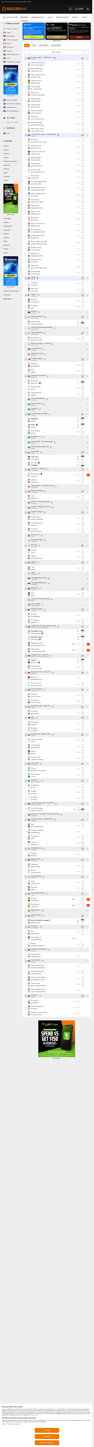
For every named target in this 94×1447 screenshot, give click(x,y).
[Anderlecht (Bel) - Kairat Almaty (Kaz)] (56, 124)
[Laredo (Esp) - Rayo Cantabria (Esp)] (56, 984)
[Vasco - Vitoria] (56, 426)
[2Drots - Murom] (56, 752)
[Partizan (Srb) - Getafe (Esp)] (56, 273)
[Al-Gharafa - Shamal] (56, 723)
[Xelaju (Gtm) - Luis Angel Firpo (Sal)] (56, 650)
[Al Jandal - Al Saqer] (56, 798)
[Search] (70, 8)
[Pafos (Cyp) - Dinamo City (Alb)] (56, 201)
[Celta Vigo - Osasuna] (56, 284)
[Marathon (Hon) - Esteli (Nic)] (56, 638)
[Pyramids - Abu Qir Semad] (56, 530)
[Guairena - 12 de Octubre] (56, 695)
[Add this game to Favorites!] (26, 64)
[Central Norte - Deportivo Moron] (56, 323)
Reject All (47, 1436)
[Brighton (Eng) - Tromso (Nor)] (56, 249)
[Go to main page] (19, 9)
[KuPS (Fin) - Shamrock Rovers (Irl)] (56, 141)
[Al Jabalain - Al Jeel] (56, 786)
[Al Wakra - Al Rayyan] (56, 729)
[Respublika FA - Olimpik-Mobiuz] (56, 938)
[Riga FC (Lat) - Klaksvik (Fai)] (56, 213)
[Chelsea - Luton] (56, 551)
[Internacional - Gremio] (56, 432)
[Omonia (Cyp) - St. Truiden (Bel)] (56, 88)
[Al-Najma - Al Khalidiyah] (56, 365)
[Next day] (86, 52)
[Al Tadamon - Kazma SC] (56, 621)
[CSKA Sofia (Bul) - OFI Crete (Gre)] (56, 112)
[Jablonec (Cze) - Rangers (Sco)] (56, 147)
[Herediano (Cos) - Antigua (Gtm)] (56, 632)
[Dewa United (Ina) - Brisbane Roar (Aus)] (56, 966)
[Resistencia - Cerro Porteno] (56, 701)
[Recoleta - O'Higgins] (56, 464)
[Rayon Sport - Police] (56, 775)
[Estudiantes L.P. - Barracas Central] (56, 339)
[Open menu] (87, 8)
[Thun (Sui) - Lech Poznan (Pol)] (56, 118)
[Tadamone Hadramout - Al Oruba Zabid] (56, 1013)
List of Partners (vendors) (11, 1424)
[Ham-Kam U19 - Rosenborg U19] (56, 684)
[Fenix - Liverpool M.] (56, 882)
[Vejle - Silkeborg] (56, 497)
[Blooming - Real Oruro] (56, 382)
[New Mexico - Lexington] (56, 905)
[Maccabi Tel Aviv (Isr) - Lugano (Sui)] (56, 153)
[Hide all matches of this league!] (87, 58)
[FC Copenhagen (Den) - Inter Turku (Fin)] (56, 183)
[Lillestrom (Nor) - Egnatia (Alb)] (56, 82)
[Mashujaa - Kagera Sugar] (56, 865)
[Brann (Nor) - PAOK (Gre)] (56, 177)
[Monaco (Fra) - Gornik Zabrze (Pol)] (56, 171)
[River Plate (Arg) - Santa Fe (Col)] (56, 809)
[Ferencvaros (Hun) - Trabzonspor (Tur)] (56, 130)
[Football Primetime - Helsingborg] (56, 831)
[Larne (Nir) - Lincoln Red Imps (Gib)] (56, 267)
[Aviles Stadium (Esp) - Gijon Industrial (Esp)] (56, 990)
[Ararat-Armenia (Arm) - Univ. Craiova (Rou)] (56, 64)
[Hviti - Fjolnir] (56, 594)
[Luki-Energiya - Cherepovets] (56, 746)
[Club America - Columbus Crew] (56, 667)
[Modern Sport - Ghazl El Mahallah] (56, 518)
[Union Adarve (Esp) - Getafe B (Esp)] (56, 972)
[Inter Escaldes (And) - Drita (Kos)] (56, 195)
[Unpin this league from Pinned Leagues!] (55, 58)
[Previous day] (27, 52)
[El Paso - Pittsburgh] (56, 899)
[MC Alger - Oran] (56, 307)
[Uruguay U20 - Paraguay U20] (56, 955)
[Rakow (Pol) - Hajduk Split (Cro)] (56, 207)
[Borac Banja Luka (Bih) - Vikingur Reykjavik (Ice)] (56, 243)
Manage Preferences (47, 1443)
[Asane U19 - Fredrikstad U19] (56, 678)
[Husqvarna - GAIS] (56, 837)
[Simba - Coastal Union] (56, 871)
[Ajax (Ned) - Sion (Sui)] (56, 219)
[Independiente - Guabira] (56, 394)
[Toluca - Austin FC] (56, 661)
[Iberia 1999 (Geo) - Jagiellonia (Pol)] (56, 70)
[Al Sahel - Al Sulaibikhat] (56, 615)
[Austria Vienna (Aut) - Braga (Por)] (56, 237)
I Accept (47, 1430)
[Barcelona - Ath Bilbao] (56, 290)
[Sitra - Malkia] (56, 371)
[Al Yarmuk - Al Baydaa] (56, 1001)
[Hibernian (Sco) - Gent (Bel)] (56, 261)
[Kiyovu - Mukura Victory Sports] (56, 769)
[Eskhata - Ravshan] (56, 854)
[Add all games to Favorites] (26, 58)
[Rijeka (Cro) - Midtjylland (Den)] (56, 255)
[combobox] (56, 52)
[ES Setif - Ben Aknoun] (56, 301)
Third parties (34, 1415)
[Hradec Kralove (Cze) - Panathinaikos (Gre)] (56, 189)
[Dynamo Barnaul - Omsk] (56, 740)
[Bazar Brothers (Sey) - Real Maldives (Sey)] (56, 978)
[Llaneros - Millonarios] (56, 481)
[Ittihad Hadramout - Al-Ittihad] (56, 1007)
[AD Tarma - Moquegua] (56, 712)
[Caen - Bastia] (56, 568)
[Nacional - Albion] (56, 888)
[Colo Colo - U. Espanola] (56, 458)
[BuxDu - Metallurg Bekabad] (56, 944)
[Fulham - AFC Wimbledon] (56, 557)
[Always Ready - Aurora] (56, 388)
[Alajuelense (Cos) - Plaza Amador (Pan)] (56, 644)
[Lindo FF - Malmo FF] (56, 843)
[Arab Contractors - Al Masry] (56, 524)
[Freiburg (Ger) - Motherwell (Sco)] (56, 165)
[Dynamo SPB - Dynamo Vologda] (56, 758)
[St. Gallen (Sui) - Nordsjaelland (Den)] (56, 231)
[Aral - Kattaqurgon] (56, 932)
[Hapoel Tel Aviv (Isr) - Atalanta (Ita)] (56, 225)
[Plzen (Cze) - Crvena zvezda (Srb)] (56, 94)
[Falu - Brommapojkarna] (56, 825)
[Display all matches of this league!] (87, 312)
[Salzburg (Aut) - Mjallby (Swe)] (56, 100)
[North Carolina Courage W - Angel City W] (56, 921)
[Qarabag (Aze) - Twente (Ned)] (56, 159)
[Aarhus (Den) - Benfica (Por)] (56, 106)
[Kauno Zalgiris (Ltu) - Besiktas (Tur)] (56, 76)
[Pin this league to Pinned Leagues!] (38, 295)
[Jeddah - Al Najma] (56, 792)
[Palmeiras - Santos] (56, 420)
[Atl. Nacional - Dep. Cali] (56, 475)
